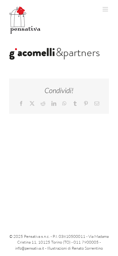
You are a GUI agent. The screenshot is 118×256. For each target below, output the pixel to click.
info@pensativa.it (29, 248)
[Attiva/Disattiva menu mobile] (106, 9)
